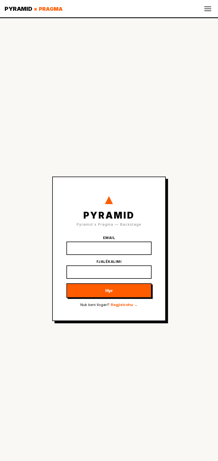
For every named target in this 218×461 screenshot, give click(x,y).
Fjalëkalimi (109, 261)
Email (109, 238)
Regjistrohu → (124, 304)
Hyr (109, 290)
